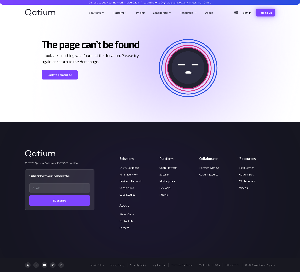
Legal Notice (159, 264)
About (209, 12)
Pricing (140, 12)
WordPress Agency (264, 264)
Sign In (247, 12)
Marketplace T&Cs (209, 264)
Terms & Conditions (182, 264)
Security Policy (138, 264)
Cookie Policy (97, 264)
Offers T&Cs (232, 264)
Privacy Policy (117, 264)
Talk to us (265, 12)
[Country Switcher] (236, 12)
